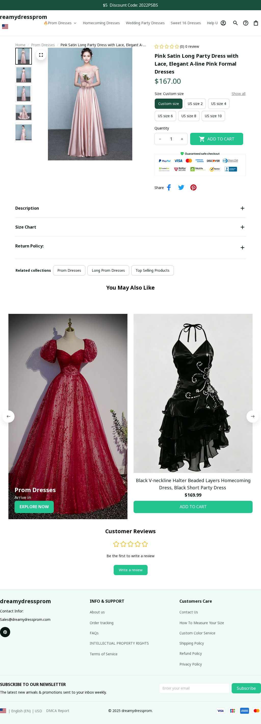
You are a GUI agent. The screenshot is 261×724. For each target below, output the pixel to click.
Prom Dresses (43, 44)
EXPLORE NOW (34, 506)
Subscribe (246, 688)
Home (20, 44)
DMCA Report (57, 710)
